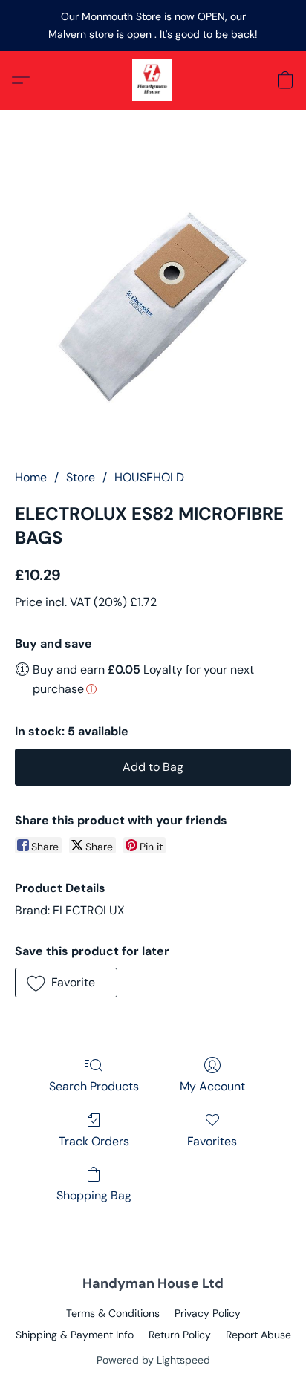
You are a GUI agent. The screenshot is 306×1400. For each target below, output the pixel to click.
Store (80, 477)
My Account (212, 1086)
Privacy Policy (208, 1313)
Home (31, 477)
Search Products (94, 1086)
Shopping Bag (93, 1195)
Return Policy (180, 1334)
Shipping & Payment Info (75, 1334)
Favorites (212, 1141)
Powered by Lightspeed (153, 1360)
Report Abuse (258, 1334)
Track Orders (94, 1141)
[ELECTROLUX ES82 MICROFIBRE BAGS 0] (153, 307)
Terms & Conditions (113, 1313)
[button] (153, 80)
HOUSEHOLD (149, 477)
